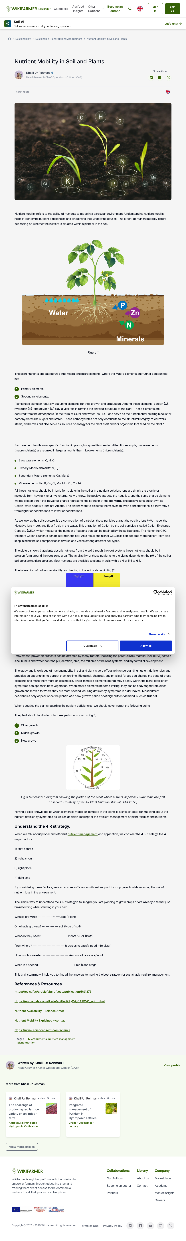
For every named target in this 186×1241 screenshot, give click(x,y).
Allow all (145, 645)
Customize (90, 645)
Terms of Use (89, 1226)
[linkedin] (151, 78)
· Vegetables (84, 1122)
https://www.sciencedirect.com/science (42, 1030)
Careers (160, 1200)
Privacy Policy (112, 1226)
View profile (172, 1065)
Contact (142, 1185)
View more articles (22, 1147)
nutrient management (83, 834)
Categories (61, 9)
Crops (72, 1122)
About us (143, 1178)
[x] (168, 78)
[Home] (9, 39)
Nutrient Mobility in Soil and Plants (107, 38)
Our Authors (115, 1178)
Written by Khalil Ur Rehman (39, 1063)
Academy (161, 1185)
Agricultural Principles (23, 1122)
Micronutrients (37, 1038)
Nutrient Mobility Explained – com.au (40, 1020)
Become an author (115, 9)
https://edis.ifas (26, 991)
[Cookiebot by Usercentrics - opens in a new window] (156, 592)
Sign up (173, 8)
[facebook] (160, 78)
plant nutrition (26, 1042)
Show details (156, 634)
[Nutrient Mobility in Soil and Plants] (168, 92)
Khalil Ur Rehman (38, 72)
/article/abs (45, 991)
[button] (140, 9)
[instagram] (160, 1225)
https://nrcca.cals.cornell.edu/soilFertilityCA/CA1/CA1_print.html (60, 1001)
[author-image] (10, 1065)
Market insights (164, 1193)
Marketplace (163, 1178)
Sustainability (23, 38)
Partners (112, 1193)
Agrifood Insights (78, 9)
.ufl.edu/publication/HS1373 (72, 991)
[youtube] (150, 1225)
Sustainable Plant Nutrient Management (58, 38)
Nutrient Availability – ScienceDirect (39, 1011)
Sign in (155, 8)
